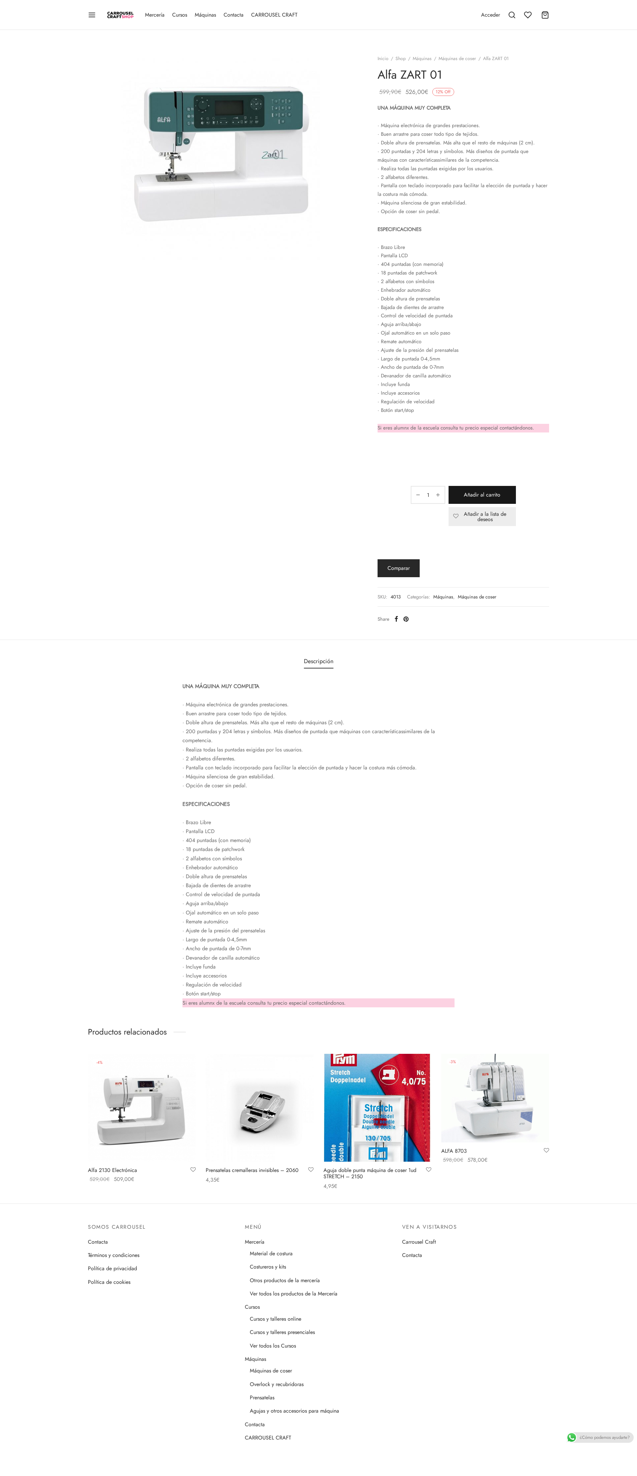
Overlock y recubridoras (277, 1384)
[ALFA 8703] (495, 1098)
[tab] (318, 661)
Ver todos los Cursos (273, 1346)
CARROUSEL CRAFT (274, 15)
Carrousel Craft (419, 1242)
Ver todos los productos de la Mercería (293, 1293)
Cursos (179, 15)
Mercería (155, 15)
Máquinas (205, 15)
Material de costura (271, 1253)
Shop (400, 58)
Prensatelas (262, 1397)
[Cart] (545, 15)
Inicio (383, 58)
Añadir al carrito (482, 495)
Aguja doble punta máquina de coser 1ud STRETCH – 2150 (369, 1173)
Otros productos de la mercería (285, 1280)
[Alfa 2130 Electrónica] (142, 1108)
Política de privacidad (112, 1268)
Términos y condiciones (113, 1255)
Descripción (318, 661)
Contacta (234, 15)
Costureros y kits (268, 1267)
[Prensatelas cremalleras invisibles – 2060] (260, 1108)
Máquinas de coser (457, 58)
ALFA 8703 (454, 1151)
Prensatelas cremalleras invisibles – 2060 (252, 1170)
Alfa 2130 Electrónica (112, 1170)
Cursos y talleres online (275, 1319)
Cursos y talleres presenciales (282, 1332)
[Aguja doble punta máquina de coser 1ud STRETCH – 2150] (377, 1108)
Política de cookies (109, 1282)
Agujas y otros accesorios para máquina (294, 1411)
